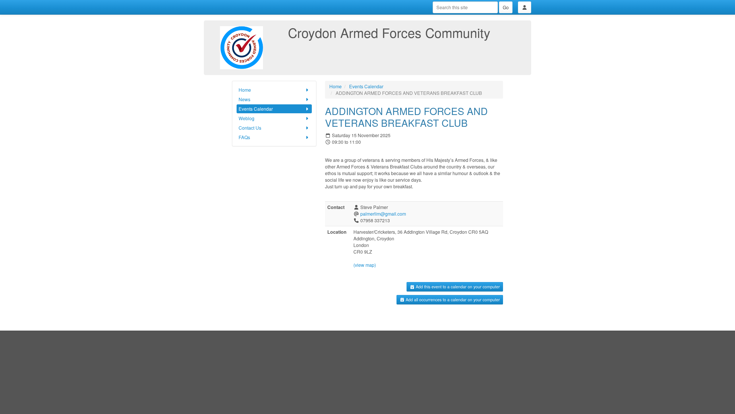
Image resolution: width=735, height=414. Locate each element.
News (244, 99)
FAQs (244, 137)
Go (506, 7)
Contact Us (250, 127)
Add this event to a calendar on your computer (457, 287)
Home (245, 90)
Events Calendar (256, 109)
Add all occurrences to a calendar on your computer (452, 299)
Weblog (246, 118)
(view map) (364, 265)
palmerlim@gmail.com (383, 213)
